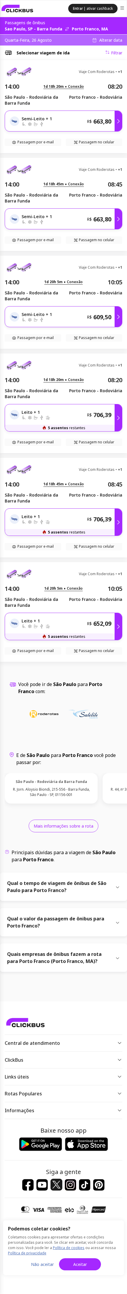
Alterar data (110, 40)
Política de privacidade (27, 1253)
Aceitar (80, 1264)
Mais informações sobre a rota (63, 826)
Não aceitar (42, 1264)
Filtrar (116, 53)
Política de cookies (68, 1247)
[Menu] (123, 9)
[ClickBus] (17, 8)
